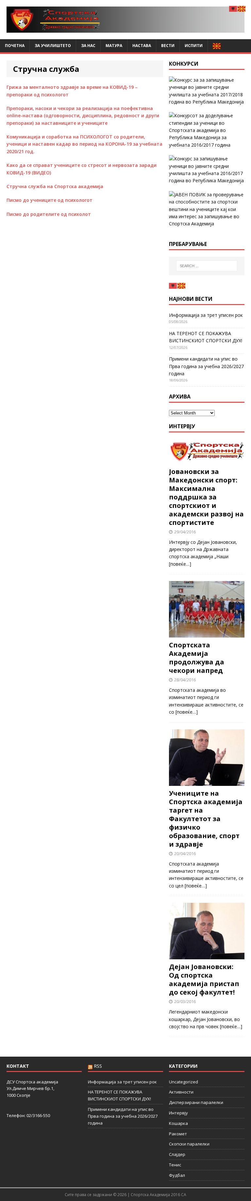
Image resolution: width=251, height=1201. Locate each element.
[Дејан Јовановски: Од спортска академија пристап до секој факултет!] (206, 955)
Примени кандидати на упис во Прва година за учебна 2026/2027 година (206, 366)
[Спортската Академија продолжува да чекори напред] (206, 634)
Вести (168, 45)
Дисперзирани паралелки (196, 1102)
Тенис (175, 1165)
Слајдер (177, 1154)
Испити (194, 45)
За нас (88, 45)
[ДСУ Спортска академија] (125, 19)
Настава (141, 45)
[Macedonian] (217, 45)
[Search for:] (207, 265)
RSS (98, 1066)
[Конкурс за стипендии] (206, 130)
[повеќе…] (180, 564)
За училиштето (53, 45)
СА (183, 1194)
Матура (114, 45)
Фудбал (177, 1175)
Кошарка (178, 1123)
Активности (181, 1092)
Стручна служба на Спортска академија (55, 186)
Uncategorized (183, 1082)
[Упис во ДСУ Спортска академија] (206, 209)
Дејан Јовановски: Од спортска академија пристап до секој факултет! (204, 979)
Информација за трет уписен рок (206, 315)
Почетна (15, 45)
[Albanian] (173, 285)
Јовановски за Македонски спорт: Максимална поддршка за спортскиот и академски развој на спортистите (206, 497)
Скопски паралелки (189, 1144)
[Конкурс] (206, 170)
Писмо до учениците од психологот (49, 200)
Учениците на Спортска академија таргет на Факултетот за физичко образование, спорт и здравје (206, 819)
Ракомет (178, 1134)
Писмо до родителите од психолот (49, 214)
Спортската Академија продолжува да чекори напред (196, 658)
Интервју (182, 426)
